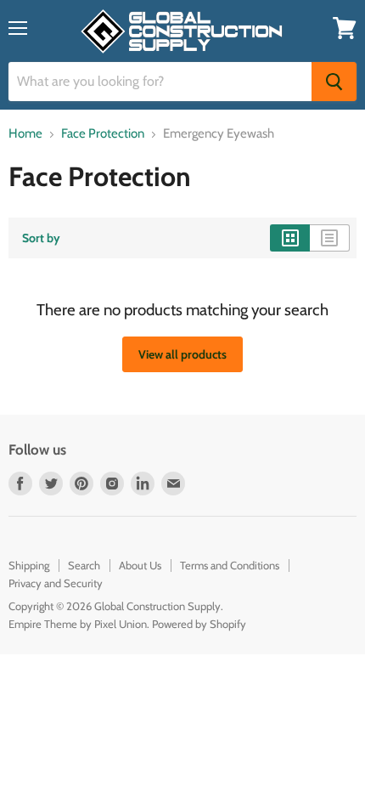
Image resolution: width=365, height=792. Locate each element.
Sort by (41, 238)
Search (84, 565)
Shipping (28, 565)
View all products (182, 354)
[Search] (334, 81)
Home (25, 134)
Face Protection (102, 134)
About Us (140, 565)
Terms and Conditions (229, 565)
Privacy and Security (55, 583)
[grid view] (290, 238)
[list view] (330, 238)
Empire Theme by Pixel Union (77, 624)
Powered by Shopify (199, 624)
